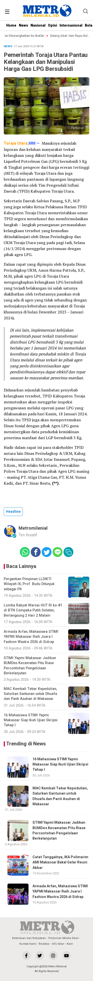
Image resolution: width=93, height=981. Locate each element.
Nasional (38, 25)
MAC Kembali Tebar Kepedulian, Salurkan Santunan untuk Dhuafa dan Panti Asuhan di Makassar (60, 796)
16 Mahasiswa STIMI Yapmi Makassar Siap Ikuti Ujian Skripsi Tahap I (60, 764)
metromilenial (33, 528)
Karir (70, 944)
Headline (13, 511)
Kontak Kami (27, 944)
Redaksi (44, 944)
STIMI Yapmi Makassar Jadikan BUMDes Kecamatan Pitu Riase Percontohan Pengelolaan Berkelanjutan (59, 830)
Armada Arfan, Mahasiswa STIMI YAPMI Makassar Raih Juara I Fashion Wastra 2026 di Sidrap (60, 891)
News (23, 25)
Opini (52, 25)
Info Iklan (58, 944)
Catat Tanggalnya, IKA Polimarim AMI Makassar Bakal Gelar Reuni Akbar (60, 862)
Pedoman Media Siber (63, 938)
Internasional (71, 25)
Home (11, 25)
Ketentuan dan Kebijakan (29, 938)
